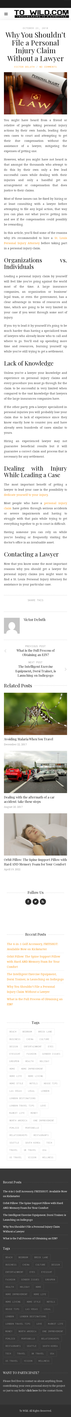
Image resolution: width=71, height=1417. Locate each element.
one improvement (44, 1120)
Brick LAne (45, 1031)
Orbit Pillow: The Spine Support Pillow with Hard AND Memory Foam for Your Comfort (35, 862)
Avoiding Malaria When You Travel (28, 739)
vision (32, 1157)
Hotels (33, 1083)
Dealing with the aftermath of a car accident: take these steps (29, 799)
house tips (51, 1083)
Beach (12, 1031)
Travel (13, 1150)
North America (18, 1120)
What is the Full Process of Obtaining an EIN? (30, 1238)
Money (34, 1113)
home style (16, 1083)
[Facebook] (28, 902)
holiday (44, 1061)
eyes (50, 1046)
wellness (47, 1157)
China (30, 1039)
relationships (18, 1135)
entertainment (33, 1046)
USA (44, 1150)
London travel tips (21, 1105)
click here (32, 1390)
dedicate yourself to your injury (26, 495)
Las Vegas (15, 1091)
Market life (17, 1113)
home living (35, 1076)
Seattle (14, 1143)
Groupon (14, 1061)
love (43, 1105)
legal (31, 1091)
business (15, 1039)
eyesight (15, 1054)
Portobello (32, 1128)
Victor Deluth (24, 66)
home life (15, 1076)
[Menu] (6, 14)
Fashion (31, 1054)
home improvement (32, 1069)
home (12, 1069)
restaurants (41, 1135)
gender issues (51, 1054)
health (29, 1061)
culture (44, 1039)
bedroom (27, 1031)
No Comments (48, 66)
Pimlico (14, 1128)
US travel (15, 1157)
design (13, 1046)
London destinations (22, 1098)
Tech (49, 1143)
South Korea (32, 1143)
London (45, 1091)
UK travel (30, 1150)
